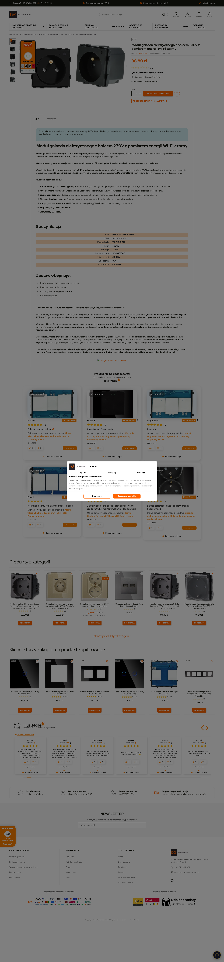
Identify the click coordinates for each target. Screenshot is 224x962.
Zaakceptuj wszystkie (127, 496)
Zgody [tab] (83, 473)
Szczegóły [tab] (112, 473)
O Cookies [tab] (141, 473)
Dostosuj (96, 496)
